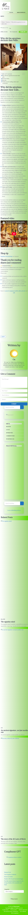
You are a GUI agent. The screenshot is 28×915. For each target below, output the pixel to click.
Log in (8, 429)
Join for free (14, 328)
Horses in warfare (8, 876)
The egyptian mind (8, 622)
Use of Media (23, 911)
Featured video (5, 78)
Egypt (3, 336)
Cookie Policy (5, 909)
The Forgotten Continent (10, 874)
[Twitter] (23, 16)
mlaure (12, 908)
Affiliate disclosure (23, 909)
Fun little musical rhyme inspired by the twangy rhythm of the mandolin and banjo (13, 882)
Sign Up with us (21, 12)
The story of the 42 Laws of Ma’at (13, 839)
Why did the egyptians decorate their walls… (11, 76)
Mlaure (3, 619)
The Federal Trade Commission (11, 911)
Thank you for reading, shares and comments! (10, 82)
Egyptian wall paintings (6, 256)
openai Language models (11, 291)
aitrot (19, 291)
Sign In (11, 12)
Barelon (8, 22)
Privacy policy (13, 909)
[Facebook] (21, 16)
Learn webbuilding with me (14, 510)
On (10, 28)
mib (14, 292)
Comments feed (10, 435)
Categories (6, 889)
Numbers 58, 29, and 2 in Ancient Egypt (13, 878)
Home (3, 22)
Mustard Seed (7, 872)
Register (8, 426)
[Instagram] (25, 16)
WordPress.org (10, 439)
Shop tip (4, 80)
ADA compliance (15, 913)
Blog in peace (16, 906)
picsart (23, 291)
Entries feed (9, 432)
